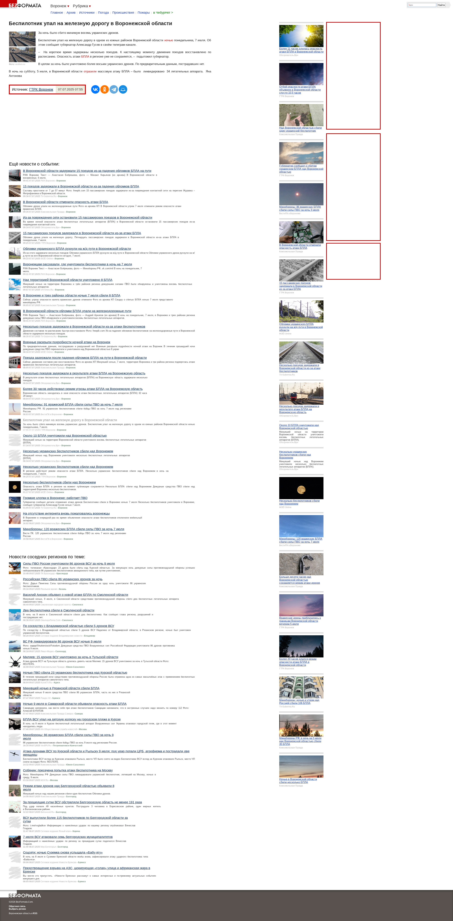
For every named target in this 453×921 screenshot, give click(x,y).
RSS (35, 913)
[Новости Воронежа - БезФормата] (21, 4)
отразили (90, 71)
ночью (168, 40)
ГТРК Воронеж (41, 89)
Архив (71, 12)
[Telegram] (114, 89)
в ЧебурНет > (163, 12)
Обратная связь (17, 906)
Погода (103, 12)
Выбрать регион (17, 909)
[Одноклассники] (104, 89)
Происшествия (123, 12)
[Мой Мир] (123, 89)
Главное (57, 12)
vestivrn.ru (20, 64)
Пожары (144, 12)
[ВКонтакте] (95, 89)
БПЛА (85, 56)
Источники (86, 12)
